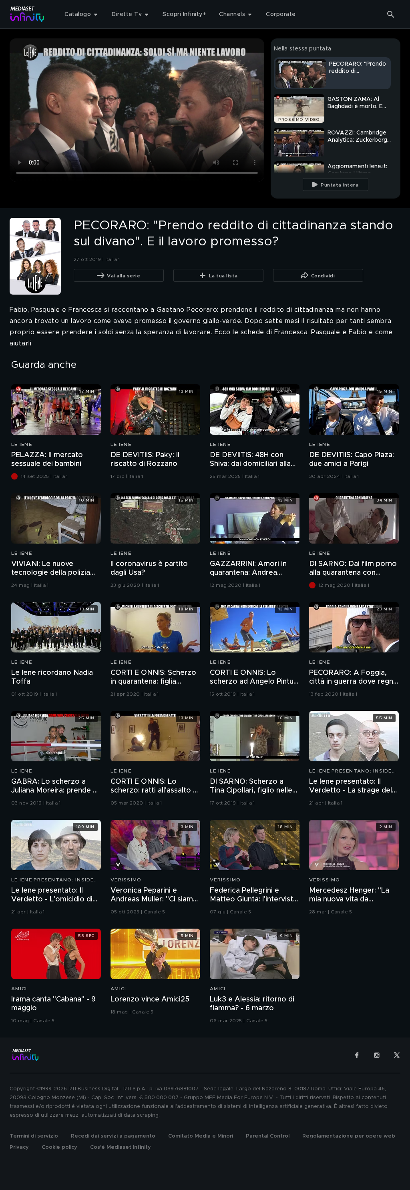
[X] (396, 1055)
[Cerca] (391, 14)
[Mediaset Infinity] (27, 14)
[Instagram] (376, 1055)
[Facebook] (356, 1055)
